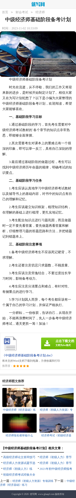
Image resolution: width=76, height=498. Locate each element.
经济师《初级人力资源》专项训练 (32, 481)
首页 (5, 12)
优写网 (33, 494)
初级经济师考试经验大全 (19, 474)
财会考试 (22, 12)
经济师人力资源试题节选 (19, 463)
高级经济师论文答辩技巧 (19, 457)
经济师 (40, 12)
